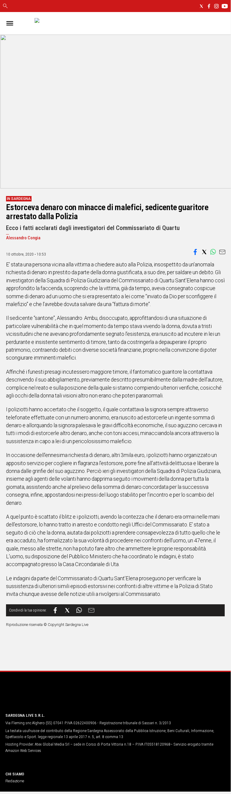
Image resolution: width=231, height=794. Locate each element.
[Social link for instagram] (216, 6)
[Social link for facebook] (209, 6)
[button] (195, 252)
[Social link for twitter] (201, 6)
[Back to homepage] (36, 696)
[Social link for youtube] (225, 6)
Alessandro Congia (23, 238)
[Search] (5, 6)
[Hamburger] (9, 23)
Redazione (14, 780)
